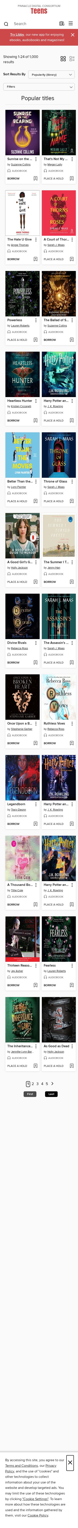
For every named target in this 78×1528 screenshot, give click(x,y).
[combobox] (30, 24)
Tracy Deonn (18, 809)
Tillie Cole (17, 890)
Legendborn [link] (16, 804)
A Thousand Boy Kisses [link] (20, 885)
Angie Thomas (20, 245)
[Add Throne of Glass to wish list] (71, 501)
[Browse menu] (71, 24)
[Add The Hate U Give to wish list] (35, 259)
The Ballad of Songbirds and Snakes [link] (57, 320)
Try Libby (17, 34)
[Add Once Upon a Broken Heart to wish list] (35, 743)
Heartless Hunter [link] (19, 401)
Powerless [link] (14, 320)
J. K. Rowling (55, 406)
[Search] (6, 23)
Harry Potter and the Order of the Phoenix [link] (57, 804)
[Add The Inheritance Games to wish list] (35, 1066)
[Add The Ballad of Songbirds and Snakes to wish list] (71, 340)
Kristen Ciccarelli (21, 406)
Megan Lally (54, 164)
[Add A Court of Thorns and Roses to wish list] (71, 259)
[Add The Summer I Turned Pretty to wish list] (71, 582)
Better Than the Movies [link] (20, 482)
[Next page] (52, 1084)
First (30, 1094)
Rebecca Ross (19, 648)
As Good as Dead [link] (56, 1046)
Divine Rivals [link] (16, 643)
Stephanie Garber (21, 729)
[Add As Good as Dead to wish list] (71, 1066)
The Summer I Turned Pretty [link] (57, 562)
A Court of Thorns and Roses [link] (57, 240)
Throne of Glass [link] (55, 482)
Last (51, 1094)
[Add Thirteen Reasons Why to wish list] (35, 985)
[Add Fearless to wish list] (71, 985)
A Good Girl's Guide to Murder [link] (20, 562)
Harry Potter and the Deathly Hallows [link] (57, 885)
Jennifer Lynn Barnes (23, 1051)
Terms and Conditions (21, 1466)
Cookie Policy (38, 1515)
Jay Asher (17, 971)
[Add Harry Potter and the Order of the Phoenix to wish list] (71, 824)
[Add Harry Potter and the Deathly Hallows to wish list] (71, 905)
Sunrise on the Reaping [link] (20, 159)
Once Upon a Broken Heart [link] (20, 724)
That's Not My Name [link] (57, 159)
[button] (63, 60)
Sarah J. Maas (56, 245)
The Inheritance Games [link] (20, 1046)
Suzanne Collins (21, 164)
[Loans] (62, 24)
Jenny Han (53, 567)
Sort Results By (14, 74)
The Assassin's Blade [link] (57, 643)
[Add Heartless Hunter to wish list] (35, 421)
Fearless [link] (50, 966)
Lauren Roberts (20, 325)
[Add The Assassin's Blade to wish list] (71, 663)
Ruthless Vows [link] (54, 724)
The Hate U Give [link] (19, 240)
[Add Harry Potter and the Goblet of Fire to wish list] (71, 421)
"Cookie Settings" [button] (35, 1499)
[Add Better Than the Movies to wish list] (35, 501)
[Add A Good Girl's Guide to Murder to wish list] (35, 582)
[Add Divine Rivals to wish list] (35, 663)
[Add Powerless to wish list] (35, 340)
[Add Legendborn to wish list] (35, 824)
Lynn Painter (18, 487)
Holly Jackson (19, 567)
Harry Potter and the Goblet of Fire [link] (57, 401)
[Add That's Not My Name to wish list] (71, 179)
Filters (11, 87)
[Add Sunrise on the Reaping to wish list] (35, 179)
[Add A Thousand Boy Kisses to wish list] (35, 905)
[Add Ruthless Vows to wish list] (71, 743)
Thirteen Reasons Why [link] (20, 966)
